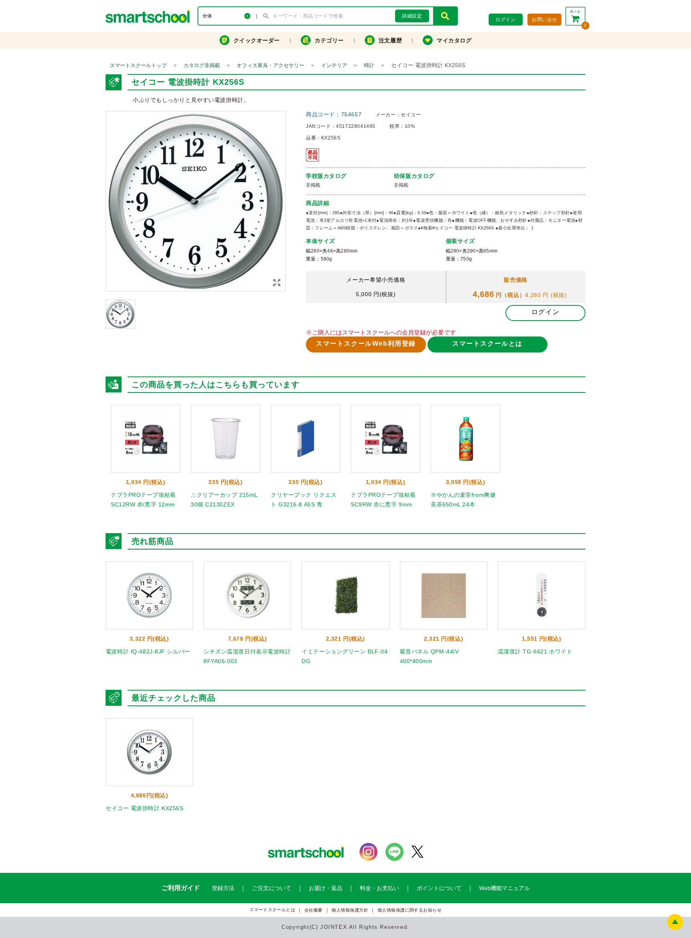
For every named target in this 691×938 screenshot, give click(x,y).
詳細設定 (412, 16)
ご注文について (271, 888)
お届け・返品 (325, 888)
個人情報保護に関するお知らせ (409, 910)
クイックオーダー (257, 40)
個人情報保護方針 (350, 910)
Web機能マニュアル (504, 888)
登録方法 (223, 888)
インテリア (334, 65)
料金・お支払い (379, 888)
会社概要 (313, 910)
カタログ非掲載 (202, 65)
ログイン (545, 312)
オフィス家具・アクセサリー (270, 65)
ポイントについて (439, 888)
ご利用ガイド (181, 887)
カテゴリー (329, 40)
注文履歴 (390, 40)
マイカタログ (454, 40)
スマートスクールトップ (138, 65)
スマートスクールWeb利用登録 (366, 343)
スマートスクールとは (487, 343)
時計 (369, 65)
